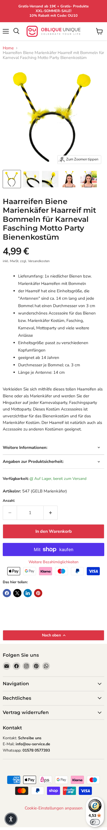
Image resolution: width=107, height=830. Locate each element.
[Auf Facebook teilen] (7, 593)
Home (8, 48)
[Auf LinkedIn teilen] (28, 593)
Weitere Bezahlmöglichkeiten (53, 562)
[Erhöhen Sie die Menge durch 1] (51, 513)
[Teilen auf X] (17, 593)
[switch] (95, 822)
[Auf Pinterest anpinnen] (38, 593)
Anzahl (9, 501)
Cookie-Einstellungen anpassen (54, 808)
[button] (11, 819)
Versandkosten (39, 261)
